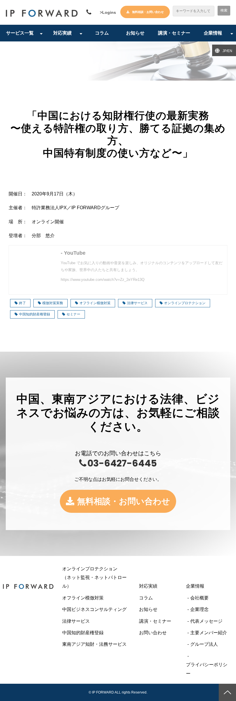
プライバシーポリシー (206, 669)
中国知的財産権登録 (34, 314)
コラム (102, 33)
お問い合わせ (153, 632)
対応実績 (62, 33)
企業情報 (213, 33)
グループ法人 (204, 644)
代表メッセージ (206, 621)
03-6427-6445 (89, 12)
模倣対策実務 (52, 303)
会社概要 (199, 597)
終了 (22, 303)
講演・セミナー (174, 33)
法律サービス (137, 303)
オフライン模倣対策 (95, 303)
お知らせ (135, 33)
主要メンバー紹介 (208, 632)
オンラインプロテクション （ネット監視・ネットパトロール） (97, 577)
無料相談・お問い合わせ (148, 12)
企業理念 (199, 609)
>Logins (108, 12)
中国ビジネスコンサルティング (94, 609)
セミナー (73, 314)
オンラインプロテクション (184, 303)
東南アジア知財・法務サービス (94, 644)
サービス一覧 (20, 33)
